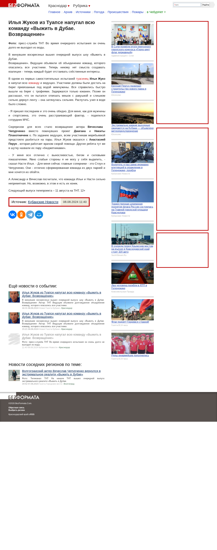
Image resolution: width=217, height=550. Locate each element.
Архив (68, 12)
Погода (99, 12)
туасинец (82, 78)
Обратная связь (16, 407)
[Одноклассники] (21, 215)
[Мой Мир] (39, 215)
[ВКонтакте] (12, 215)
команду (34, 83)
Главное (54, 12)
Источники (83, 12)
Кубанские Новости (43, 202)
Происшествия (118, 12)
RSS (32, 414)
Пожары (137, 12)
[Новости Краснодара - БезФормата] (20, 4)
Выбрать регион (16, 410)
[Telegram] (30, 215)
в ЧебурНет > (156, 12)
